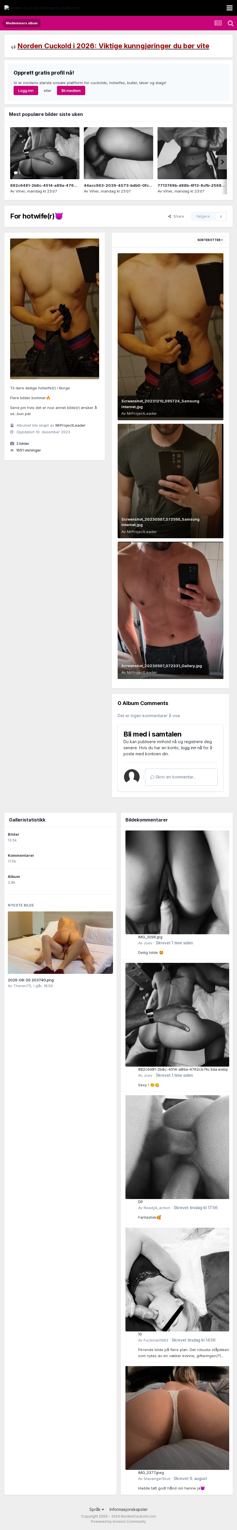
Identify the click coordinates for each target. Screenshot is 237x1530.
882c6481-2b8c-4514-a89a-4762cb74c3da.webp (58, 185)
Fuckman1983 (156, 1340)
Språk (95, 1509)
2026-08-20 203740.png (31, 980)
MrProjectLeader (70, 425)
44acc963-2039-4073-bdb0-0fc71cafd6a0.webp (132, 185)
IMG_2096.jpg (150, 937)
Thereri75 (22, 985)
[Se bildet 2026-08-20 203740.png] (60, 942)
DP (140, 1201)
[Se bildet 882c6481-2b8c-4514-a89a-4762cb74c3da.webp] (44, 153)
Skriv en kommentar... (175, 776)
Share (177, 216)
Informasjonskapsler (129, 1509)
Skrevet (174, 943)
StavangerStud (157, 1478)
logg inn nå (191, 747)
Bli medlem (71, 90)
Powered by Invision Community (118, 1521)
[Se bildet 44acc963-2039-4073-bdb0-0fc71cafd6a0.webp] (118, 153)
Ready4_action (157, 1207)
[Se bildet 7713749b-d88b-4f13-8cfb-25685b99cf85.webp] (192, 153)
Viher (20, 191)
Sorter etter (209, 240)
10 (140, 1334)
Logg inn (26, 90)
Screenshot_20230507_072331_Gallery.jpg (161, 665)
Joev (148, 943)
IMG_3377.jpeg (151, 1472)
